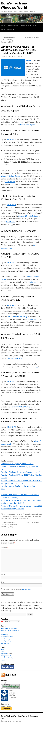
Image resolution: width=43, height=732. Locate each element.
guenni (20, 56)
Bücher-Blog (4, 634)
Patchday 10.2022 (7, 516)
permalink (24, 518)
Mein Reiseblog (5, 639)
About (2, 651)
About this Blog (13, 25)
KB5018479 (11, 427)
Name (3, 574)
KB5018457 (11, 262)
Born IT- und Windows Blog (9, 628)
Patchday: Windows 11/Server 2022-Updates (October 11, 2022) (9, 40)
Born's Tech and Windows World (14, 5)
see (37, 366)
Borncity (3, 660)
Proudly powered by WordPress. (12, 721)
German (29, 60)
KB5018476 (11, 204)
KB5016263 (32, 282)
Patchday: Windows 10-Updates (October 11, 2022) (20, 472)
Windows (31, 514)
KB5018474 (11, 139)
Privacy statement (7, 30)
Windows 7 (28, 516)
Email (2, 582)
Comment (4, 548)
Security (19, 514)
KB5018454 (11, 381)
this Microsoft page (27, 124)
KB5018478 (11, 305)
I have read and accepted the (17, 589)
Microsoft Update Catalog (10, 176)
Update (25, 514)
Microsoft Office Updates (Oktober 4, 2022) (17, 463)
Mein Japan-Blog (6, 641)
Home (3, 25)
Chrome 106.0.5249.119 (33, 38)
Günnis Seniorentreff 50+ (8, 637)
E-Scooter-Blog (5, 643)
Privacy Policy (27, 589)
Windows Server (6, 518)
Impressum (4, 653)
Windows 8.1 (36, 516)
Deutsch (6, 621)
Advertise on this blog (28, 25)
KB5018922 (10, 181)
